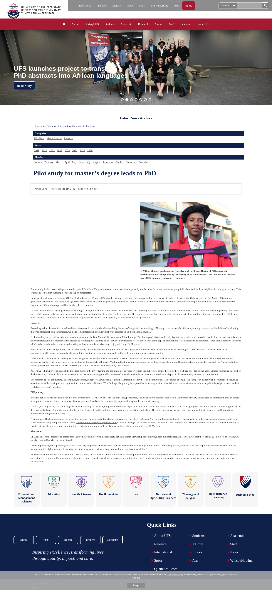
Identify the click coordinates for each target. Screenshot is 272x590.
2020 (44, 150)
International (85, 5)
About (75, 24)
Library (116, 5)
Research (143, 24)
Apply (188, 5)
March (59, 162)
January (38, 162)
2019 (36, 150)
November (131, 162)
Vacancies (112, 539)
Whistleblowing (241, 560)
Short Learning (159, 5)
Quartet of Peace (165, 569)
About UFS (162, 536)
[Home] (64, 24)
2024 (74, 150)
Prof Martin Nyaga (63, 301)
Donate (102, 5)
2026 (90, 150)
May (74, 162)
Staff (171, 24)
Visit (45, 539)
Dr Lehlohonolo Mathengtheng (92, 426)
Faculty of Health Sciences (170, 298)
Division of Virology (175, 301)
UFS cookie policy (175, 574)
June (81, 162)
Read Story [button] (24, 86)
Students (110, 24)
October (119, 162)
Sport (142, 5)
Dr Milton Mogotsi (93, 289)
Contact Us (203, 24)
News (130, 5)
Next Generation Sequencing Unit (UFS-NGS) (109, 301)
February (48, 162)
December (144, 162)
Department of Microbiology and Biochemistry (54, 305)
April (67, 162)
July (88, 162)
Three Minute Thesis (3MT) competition (96, 422)
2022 (59, 150)
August (96, 162)
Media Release (54, 138)
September (108, 162)
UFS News (39, 138)
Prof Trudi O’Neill (217, 301)
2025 (82, 150)
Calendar (185, 24)
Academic (126, 24)
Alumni (159, 24)
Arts (176, 5)
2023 (67, 150)
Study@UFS (92, 24)
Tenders (90, 539)
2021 (52, 150)
